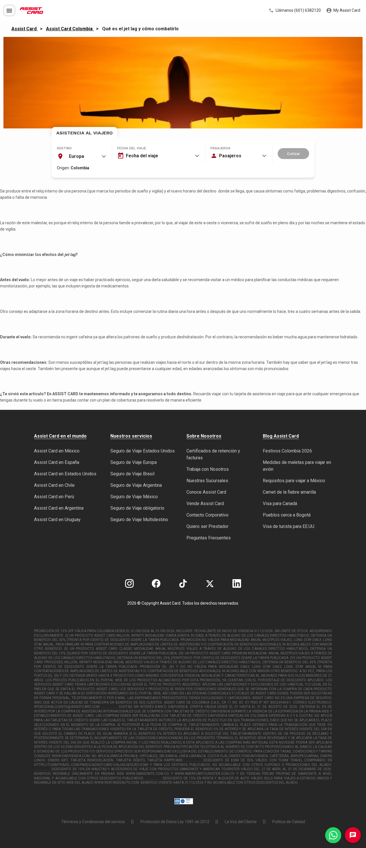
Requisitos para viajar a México (294, 480)
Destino (64, 148)
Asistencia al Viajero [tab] (84, 133)
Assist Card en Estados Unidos (65, 473)
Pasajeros (220, 148)
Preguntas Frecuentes (208, 538)
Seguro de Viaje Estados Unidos (142, 451)
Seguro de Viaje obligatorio (137, 508)
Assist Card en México (56, 451)
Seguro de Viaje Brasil (132, 473)
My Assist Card (346, 10)
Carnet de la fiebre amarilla (289, 492)
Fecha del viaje (131, 148)
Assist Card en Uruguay (57, 519)
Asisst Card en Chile (54, 485)
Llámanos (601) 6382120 (298, 10)
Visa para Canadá (280, 503)
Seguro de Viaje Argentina (136, 485)
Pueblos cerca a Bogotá (287, 515)
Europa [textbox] (76, 156)
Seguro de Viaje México (134, 496)
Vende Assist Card (205, 503)
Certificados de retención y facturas (213, 454)
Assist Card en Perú (54, 496)
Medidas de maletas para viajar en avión (297, 466)
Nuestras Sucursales (207, 480)
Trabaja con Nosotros (207, 469)
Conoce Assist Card (206, 492)
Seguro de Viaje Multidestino (139, 519)
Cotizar (293, 154)
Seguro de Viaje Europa (133, 462)
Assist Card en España (56, 462)
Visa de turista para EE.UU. (289, 526)
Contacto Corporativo (207, 515)
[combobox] (81, 156)
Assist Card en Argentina (58, 508)
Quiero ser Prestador (207, 526)
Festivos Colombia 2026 (287, 451)
